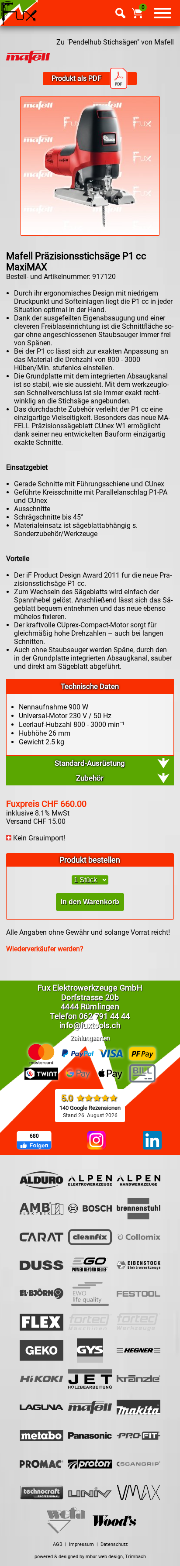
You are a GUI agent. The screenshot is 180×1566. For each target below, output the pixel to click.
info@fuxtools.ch (90, 1025)
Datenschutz (114, 1544)
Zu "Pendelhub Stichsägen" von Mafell (115, 42)
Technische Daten (90, 686)
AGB (57, 1544)
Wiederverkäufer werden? (44, 949)
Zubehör (90, 778)
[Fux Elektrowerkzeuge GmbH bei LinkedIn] (152, 1141)
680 (34, 1136)
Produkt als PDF (76, 78)
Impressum (81, 1544)
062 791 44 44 (104, 1016)
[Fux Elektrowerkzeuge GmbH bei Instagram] (96, 1141)
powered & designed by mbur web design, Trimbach (90, 1556)
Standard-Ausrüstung (90, 763)
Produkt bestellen (89, 859)
